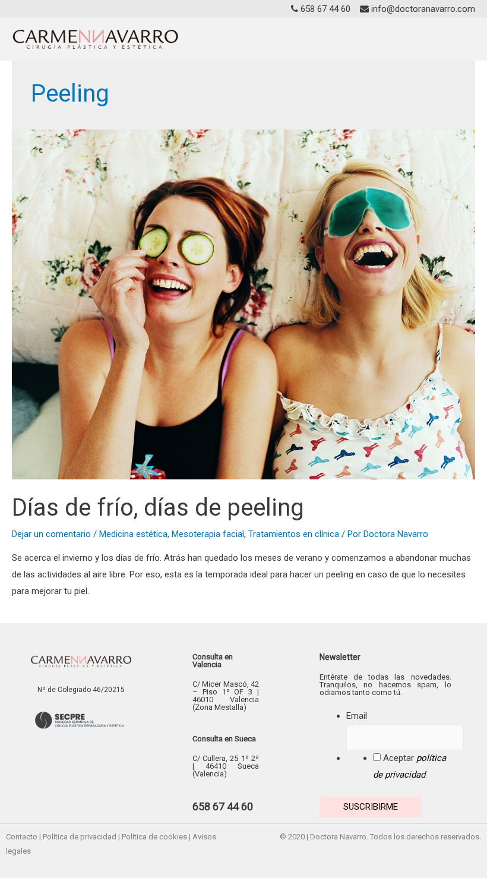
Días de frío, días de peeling (158, 508)
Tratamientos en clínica (293, 534)
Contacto (21, 836)
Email (356, 715)
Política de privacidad (79, 836)
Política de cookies (154, 836)
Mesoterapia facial (208, 534)
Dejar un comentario (51, 534)
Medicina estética (133, 534)
